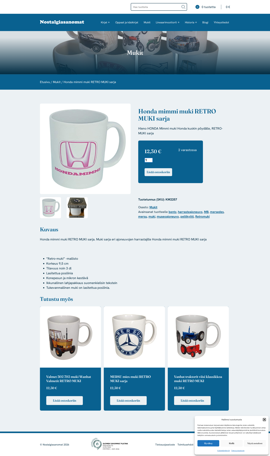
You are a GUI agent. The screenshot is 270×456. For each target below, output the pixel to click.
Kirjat (104, 22)
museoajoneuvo (168, 216)
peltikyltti (187, 216)
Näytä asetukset (254, 443)
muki (151, 216)
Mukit (147, 22)
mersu (142, 216)
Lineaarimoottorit (166, 22)
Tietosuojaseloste (237, 451)
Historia (189, 22)
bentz (172, 212)
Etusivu (45, 82)
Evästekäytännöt (223, 451)
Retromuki (202, 216)
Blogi (205, 22)
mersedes (217, 212)
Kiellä (231, 443)
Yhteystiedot (221, 22)
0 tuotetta (216, 7)
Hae (183, 7)
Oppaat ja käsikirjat (126, 22)
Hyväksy (208, 443)
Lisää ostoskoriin (158, 172)
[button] (264, 419)
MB (206, 212)
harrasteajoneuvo (190, 212)
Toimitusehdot (185, 444)
